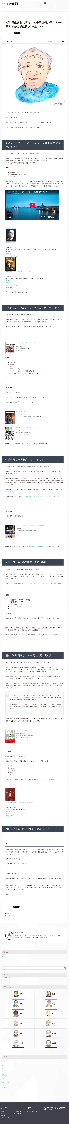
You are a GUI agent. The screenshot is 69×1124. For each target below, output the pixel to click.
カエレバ (15, 247)
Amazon (7, 280)
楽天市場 (8, 254)
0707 (8, 916)
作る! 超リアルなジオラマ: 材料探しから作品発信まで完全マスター (33, 525)
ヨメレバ (23, 346)
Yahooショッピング (11, 256)
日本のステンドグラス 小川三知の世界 (25, 427)
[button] (44, 2)
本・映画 (4, 1087)
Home (3, 1061)
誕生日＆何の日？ (6, 1082)
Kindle (22, 350)
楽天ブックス (28, 350)
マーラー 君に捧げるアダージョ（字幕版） (18, 271)
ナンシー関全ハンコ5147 (22, 730)
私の (3, 1065)
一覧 (3, 1078)
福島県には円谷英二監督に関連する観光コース (38, 496)
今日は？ (4, 1075)
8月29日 (4, 956)
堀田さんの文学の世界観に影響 (35, 583)
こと (3, 1068)
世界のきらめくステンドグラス (24, 411)
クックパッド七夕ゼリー (21, 863)
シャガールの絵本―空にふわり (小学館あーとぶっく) (29, 342)
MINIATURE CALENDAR (35, 546)
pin (6, 333)
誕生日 (9, 914)
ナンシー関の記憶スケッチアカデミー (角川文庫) (20, 802)
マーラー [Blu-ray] (10, 242)
